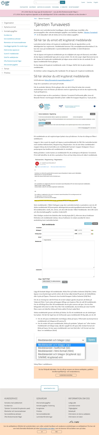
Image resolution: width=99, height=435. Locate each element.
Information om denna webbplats (79, 414)
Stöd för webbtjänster (11, 57)
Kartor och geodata (44, 7)
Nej (56, 431)
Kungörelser (40, 408)
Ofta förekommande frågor (12, 61)
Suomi (83, 2)
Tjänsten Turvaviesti (11, 408)
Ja (42, 431)
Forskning (55, 7)
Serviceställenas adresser (12, 39)
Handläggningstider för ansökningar (16, 46)
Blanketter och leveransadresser (15, 411)
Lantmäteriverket (74, 405)
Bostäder (32, 7)
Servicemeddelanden (43, 414)
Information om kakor (47, 428)
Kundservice (8, 35)
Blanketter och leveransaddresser (15, 42)
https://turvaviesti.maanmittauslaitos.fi (58, 80)
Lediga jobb (72, 403)
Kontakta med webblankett (13, 403)
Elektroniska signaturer (11, 50)
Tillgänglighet (72, 408)
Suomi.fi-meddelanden (11, 53)
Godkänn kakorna (66, 375)
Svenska (89, 2)
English (96, 2)
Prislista (39, 411)
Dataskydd (71, 411)
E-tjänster (63, 7)
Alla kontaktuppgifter (11, 64)
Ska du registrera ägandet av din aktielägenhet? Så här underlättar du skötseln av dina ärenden (52, 14)
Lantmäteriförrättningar (44, 417)
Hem (35, 18)
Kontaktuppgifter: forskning (45, 405)
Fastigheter (24, 7)
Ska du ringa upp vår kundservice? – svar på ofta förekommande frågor (53, 12)
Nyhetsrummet (74, 7)
